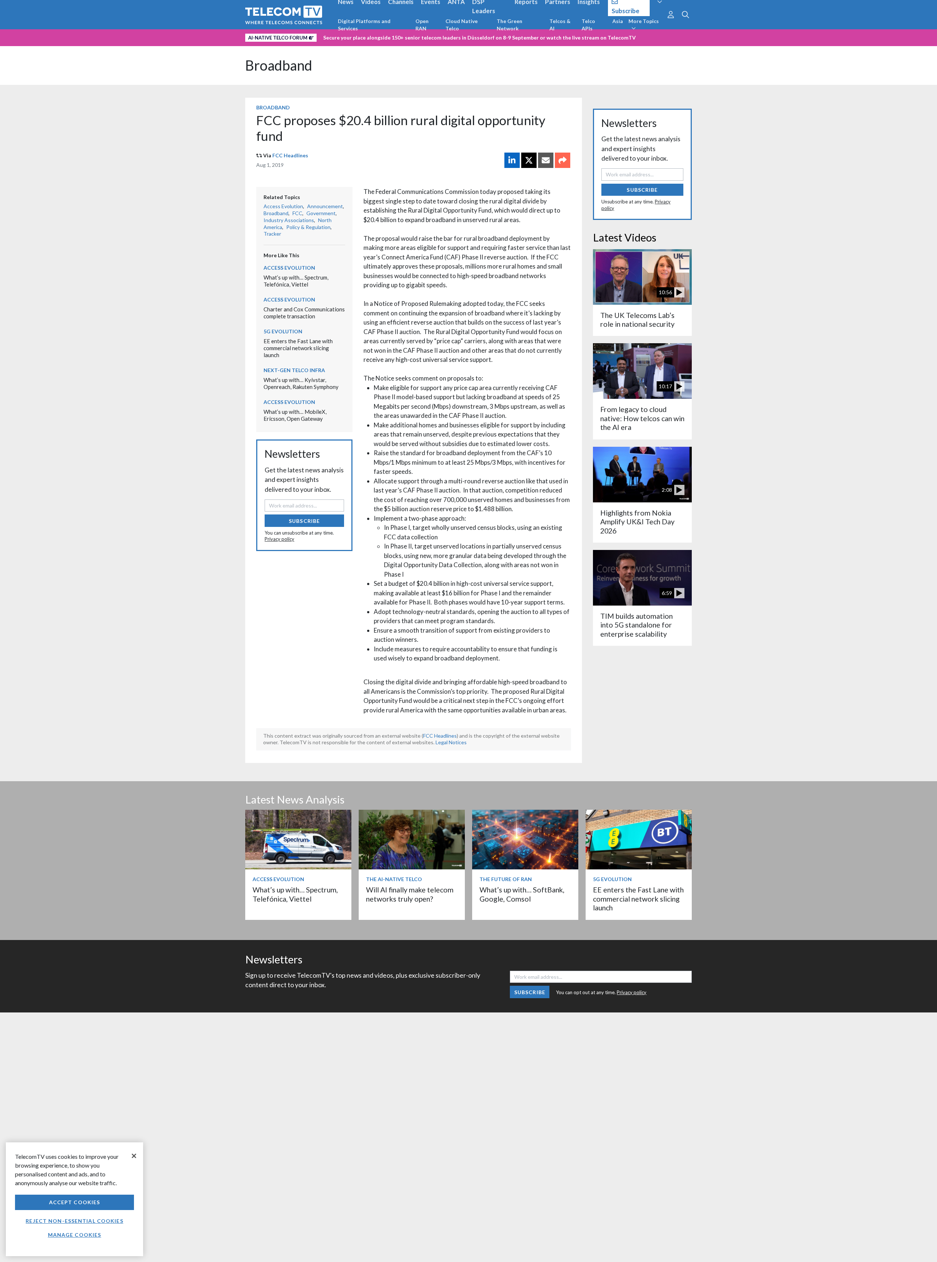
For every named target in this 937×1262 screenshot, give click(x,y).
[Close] (134, 1156)
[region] (74, 1199)
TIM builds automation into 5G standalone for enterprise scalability (636, 625)
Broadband (278, 65)
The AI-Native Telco (394, 879)
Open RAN (422, 24)
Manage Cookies (74, 1235)
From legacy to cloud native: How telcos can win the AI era (642, 418)
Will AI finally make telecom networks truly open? (409, 894)
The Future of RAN (505, 879)
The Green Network (509, 24)
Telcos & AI (560, 24)
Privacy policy (279, 539)
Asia (617, 21)
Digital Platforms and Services (364, 24)
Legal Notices (451, 742)
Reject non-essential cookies (74, 1221)
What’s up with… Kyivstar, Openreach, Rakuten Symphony (301, 383)
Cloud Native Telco (461, 24)
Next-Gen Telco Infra (294, 370)
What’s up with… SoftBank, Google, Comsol (521, 894)
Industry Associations (289, 220)
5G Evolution (283, 331)
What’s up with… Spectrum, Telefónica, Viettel (296, 281)
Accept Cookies (74, 1202)
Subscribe (304, 521)
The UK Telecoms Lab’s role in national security (637, 319)
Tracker (272, 234)
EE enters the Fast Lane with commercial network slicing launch (298, 348)
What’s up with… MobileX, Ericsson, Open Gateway (295, 415)
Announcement (325, 206)
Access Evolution (283, 206)
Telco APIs (588, 24)
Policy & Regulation (308, 227)
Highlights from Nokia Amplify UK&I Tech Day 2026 (637, 522)
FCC (297, 213)
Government (321, 213)
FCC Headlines (290, 155)
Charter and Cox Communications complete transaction (304, 312)
